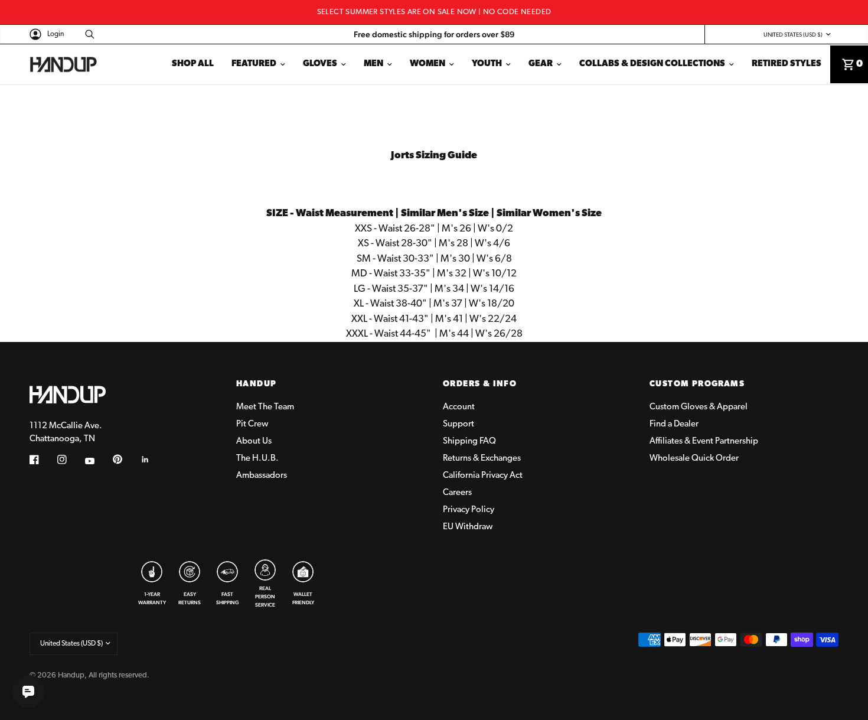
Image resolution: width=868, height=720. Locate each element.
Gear (540, 64)
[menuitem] (193, 64)
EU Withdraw (467, 527)
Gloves (320, 64)
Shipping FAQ (469, 441)
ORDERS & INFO (480, 384)
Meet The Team (265, 407)
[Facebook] (43, 460)
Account (459, 407)
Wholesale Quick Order (694, 458)
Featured (253, 64)
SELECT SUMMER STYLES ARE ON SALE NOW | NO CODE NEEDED (434, 12)
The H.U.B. (257, 458)
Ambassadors (261, 475)
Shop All (193, 64)
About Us (254, 441)
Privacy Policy (468, 510)
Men (373, 64)
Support (458, 424)
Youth (487, 64)
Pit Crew (252, 424)
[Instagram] (70, 460)
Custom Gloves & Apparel (699, 407)
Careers (457, 492)
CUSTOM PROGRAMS (697, 384)
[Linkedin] (154, 460)
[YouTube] (98, 461)
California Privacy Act (483, 475)
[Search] (87, 34)
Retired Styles (786, 64)
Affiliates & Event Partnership (704, 441)
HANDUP (256, 384)
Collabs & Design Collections (652, 64)
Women (427, 64)
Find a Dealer (674, 424)
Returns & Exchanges (482, 458)
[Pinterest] (126, 460)
